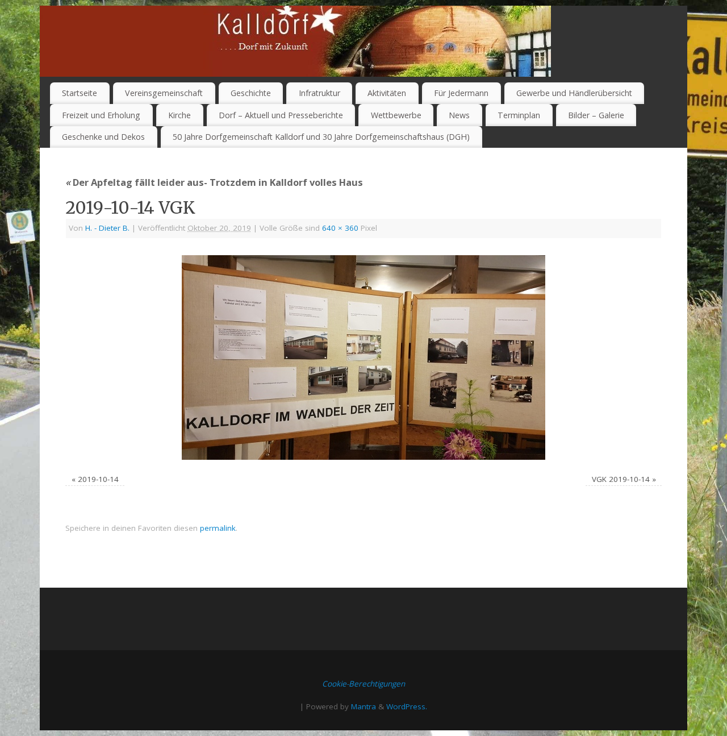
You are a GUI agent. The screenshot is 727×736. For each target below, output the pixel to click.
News (459, 115)
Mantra (363, 706)
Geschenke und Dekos (103, 136)
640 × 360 (340, 228)
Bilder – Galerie (596, 115)
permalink (218, 528)
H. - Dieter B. (107, 228)
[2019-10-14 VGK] (363, 357)
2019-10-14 (98, 479)
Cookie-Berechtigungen (363, 684)
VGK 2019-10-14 (621, 479)
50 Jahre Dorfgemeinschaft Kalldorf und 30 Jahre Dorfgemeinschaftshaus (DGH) (321, 136)
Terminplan (519, 115)
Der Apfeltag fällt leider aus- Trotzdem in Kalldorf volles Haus (214, 182)
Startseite (79, 93)
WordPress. (406, 706)
